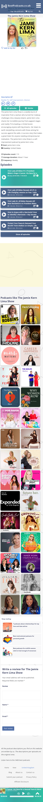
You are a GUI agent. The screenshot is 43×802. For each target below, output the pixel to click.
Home (6, 767)
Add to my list (9, 48)
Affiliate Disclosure (21, 782)
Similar (30, 108)
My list (30, 11)
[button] (39, 4)
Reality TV (5, 100)
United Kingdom (28, 767)
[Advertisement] (21, 73)
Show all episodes (23, 234)
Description (6, 97)
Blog (10, 772)
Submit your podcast (14, 777)
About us (19, 772)
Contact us (30, 772)
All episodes (11, 108)
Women (27, 100)
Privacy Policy (31, 777)
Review (5, 686)
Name (5, 705)
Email (5, 716)
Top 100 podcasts (17, 11)
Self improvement (16, 100)
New (14, 767)
